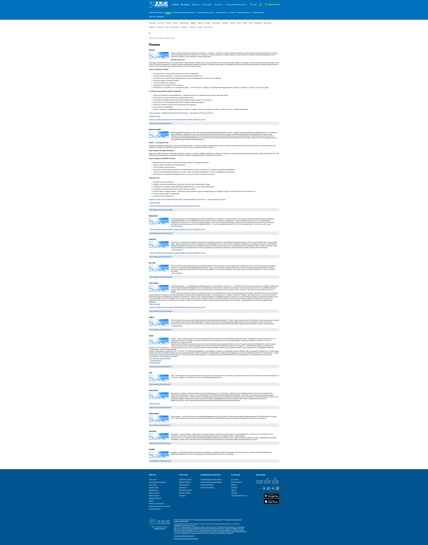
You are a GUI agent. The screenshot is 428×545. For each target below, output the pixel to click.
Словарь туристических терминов (159, 506)
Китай (245, 23)
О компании (235, 479)
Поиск (176, 4)
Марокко (152, 27)
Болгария (152, 23)
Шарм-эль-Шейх (155, 129)
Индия (208, 23)
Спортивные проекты (207, 487)
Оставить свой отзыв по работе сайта (186, 538)
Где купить (218, 4)
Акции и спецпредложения (157, 482)
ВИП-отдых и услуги (156, 12)
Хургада (152, 50)
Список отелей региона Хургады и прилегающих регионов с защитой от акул (178, 119)
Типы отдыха (159, 38)
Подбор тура (153, 479)
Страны (186, 4)
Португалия (174, 27)
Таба (150, 372)
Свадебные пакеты (244, 12)
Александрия (154, 413)
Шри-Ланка (208, 27)
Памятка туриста (154, 495)
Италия (232, 23)
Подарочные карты (155, 509)
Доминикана (184, 23)
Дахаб (151, 336)
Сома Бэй (152, 239)
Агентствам (206, 4)
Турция (200, 27)
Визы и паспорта (154, 493)
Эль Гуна (152, 263)
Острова (232, 12)
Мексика (160, 27)
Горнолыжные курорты (205, 12)
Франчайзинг (183, 487)
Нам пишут (182, 495)
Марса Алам (153, 390)
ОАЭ (167, 27)
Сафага (151, 317)
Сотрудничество (184, 485)
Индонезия (216, 23)
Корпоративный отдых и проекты (211, 479)
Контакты (234, 487)
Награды (233, 490)
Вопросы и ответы (185, 493)
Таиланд (192, 27)
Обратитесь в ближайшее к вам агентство (208, 520)
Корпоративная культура (239, 495)
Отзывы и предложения (156, 503)
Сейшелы (184, 27)
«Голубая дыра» (155, 360)
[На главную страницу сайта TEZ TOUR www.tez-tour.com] (158, 4)
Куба (250, 23)
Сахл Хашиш (153, 283)
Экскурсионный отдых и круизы (184, 12)
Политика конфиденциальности (184, 536)
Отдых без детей (258, 12)
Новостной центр (236, 482)
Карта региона (155, 116)
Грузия (175, 23)
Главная (151, 38)
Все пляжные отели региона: (160, 123)
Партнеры (234, 493)
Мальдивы (268, 23)
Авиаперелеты (153, 490)
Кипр (239, 23)
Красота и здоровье (156, 16)
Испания (225, 23)
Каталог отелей (153, 487)
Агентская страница (185, 479)
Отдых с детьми (221, 12)
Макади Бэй (153, 216)
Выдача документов (155, 498)
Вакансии (234, 485)
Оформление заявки (207, 485)
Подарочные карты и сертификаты (211, 482)
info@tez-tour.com (159, 528)
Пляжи (168, 12)
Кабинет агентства (185, 482)
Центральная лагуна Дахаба (160, 358)
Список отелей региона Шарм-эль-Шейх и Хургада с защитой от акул (175, 206)
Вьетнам (161, 23)
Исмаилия (152, 431)
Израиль (200, 23)
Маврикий (258, 23)
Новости (151, 501)
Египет (193, 23)
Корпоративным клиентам (236, 4)
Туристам (195, 4)
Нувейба (152, 449)
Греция (168, 23)
